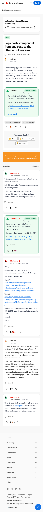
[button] (12, 54)
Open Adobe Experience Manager (21, 27)
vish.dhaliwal (14, 261)
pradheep (13, 59)
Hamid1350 (13, 173)
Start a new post (19, 158)
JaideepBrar (19, 405)
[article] (21, 191)
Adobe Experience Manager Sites (12, 10)
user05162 (14, 90)
